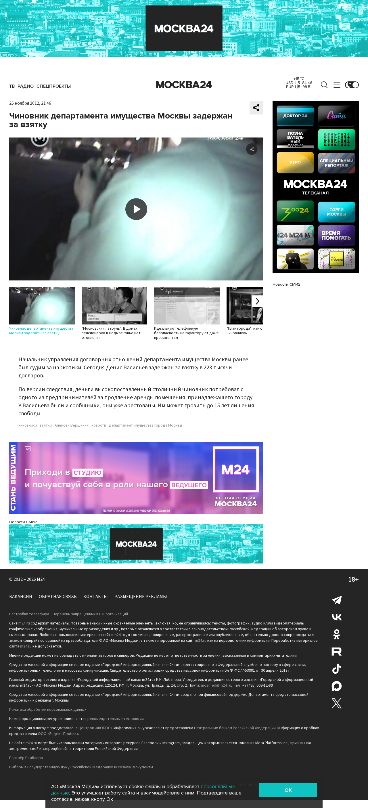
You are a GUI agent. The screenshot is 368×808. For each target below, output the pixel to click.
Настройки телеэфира (29, 614)
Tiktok (336, 669)
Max (336, 686)
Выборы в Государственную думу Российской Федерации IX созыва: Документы (81, 767)
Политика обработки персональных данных (47, 710)
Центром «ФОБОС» (95, 728)
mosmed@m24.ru (216, 685)
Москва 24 (184, 85)
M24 (41, 579)
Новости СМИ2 (23, 521)
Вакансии (20, 596)
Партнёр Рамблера (26, 758)
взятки (46, 425)
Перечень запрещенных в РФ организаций (90, 614)
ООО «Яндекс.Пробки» (58, 734)
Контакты (95, 596)
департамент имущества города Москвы (145, 425)
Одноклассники (336, 634)
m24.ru (24, 623)
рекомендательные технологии (115, 719)
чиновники (27, 425)
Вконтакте (336, 617)
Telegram (336, 599)
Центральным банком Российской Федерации (235, 728)
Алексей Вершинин (72, 425)
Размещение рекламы (140, 596)
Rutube (336, 651)
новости (98, 425)
